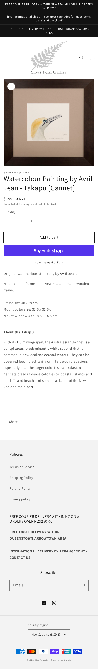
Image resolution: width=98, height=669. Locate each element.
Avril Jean (68, 273)
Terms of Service (22, 467)
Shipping (24, 204)
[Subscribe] (83, 585)
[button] (6, 58)
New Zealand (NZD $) (46, 634)
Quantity (9, 212)
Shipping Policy (21, 478)
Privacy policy (20, 499)
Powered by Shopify (61, 660)
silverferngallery (43, 660)
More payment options (49, 262)
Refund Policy (20, 488)
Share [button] (13, 421)
